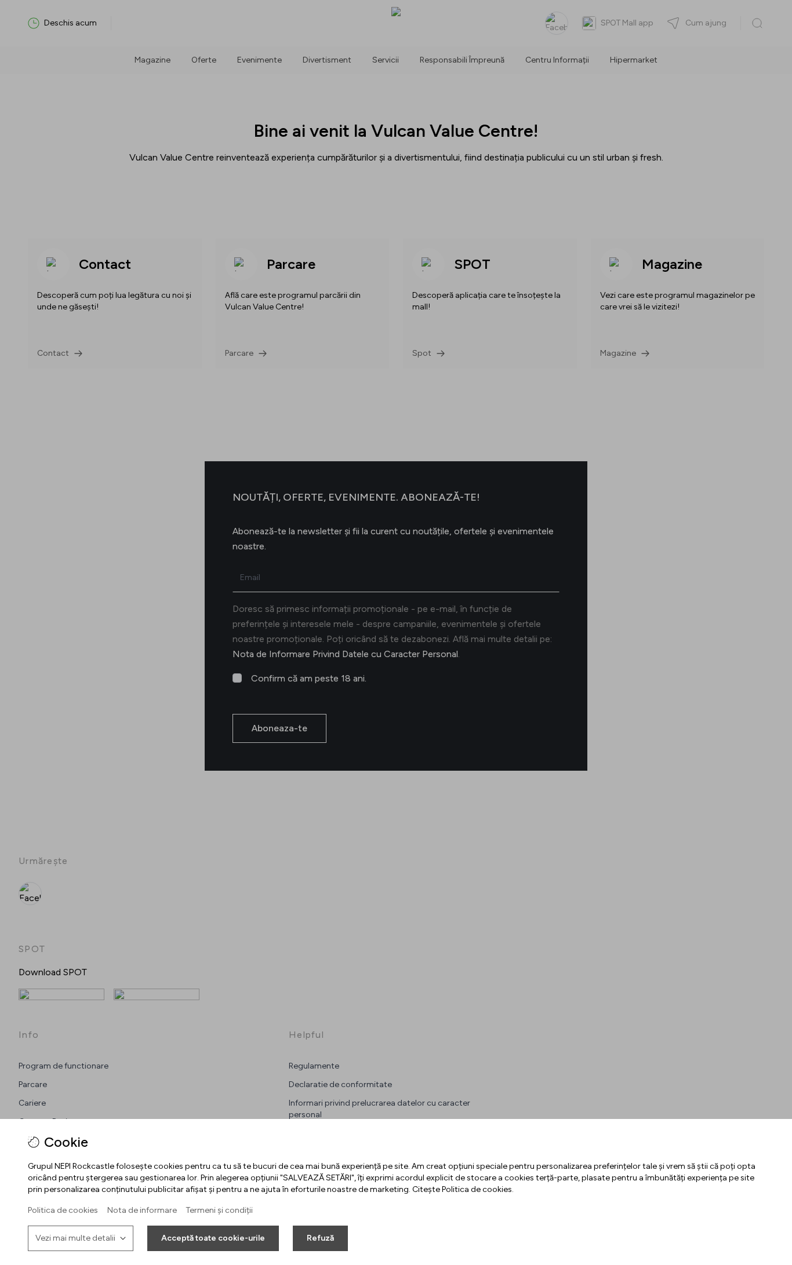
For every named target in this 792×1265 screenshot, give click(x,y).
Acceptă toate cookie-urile (213, 1238)
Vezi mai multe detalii (75, 1238)
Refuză (320, 1238)
